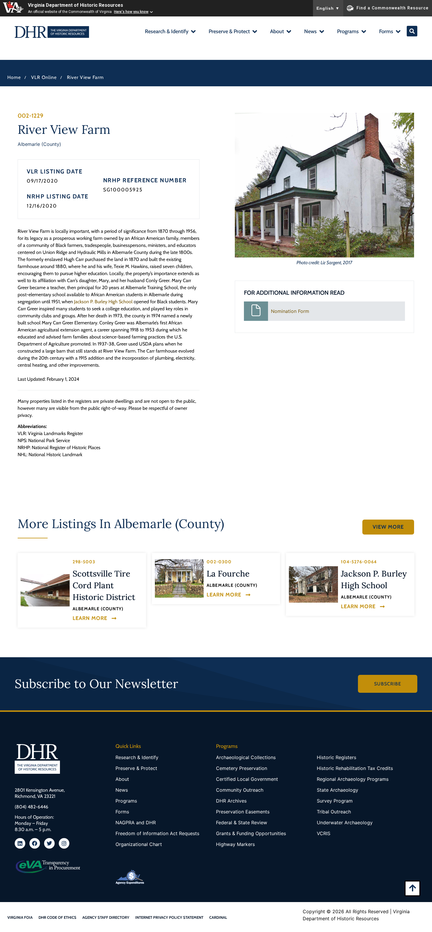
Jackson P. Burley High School (103, 301)
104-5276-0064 (359, 561)
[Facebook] (34, 843)
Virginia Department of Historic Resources (75, 5)
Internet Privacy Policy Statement (169, 917)
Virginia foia (20, 917)
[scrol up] (412, 888)
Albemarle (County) (39, 144)
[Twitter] (49, 843)
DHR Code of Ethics (57, 917)
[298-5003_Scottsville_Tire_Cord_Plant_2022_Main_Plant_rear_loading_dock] (45, 590)
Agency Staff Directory (105, 917)
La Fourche (228, 573)
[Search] (412, 31)
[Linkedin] (20, 843)
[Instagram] (64, 843)
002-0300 (219, 561)
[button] (170, 32)
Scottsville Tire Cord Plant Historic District (104, 585)
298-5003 (84, 561)
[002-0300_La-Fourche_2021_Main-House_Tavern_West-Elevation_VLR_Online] (179, 578)
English (328, 8)
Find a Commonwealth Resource (392, 7)
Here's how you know (131, 12)
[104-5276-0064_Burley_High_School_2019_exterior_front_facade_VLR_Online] (313, 584)
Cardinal (218, 917)
